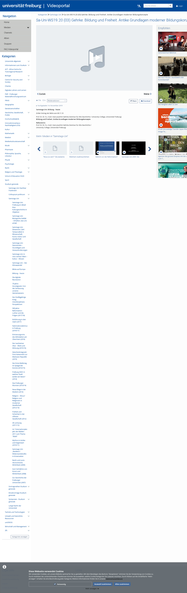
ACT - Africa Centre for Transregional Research (14, 70)
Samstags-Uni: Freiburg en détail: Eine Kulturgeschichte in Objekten (19, 207)
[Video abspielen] (94, 57)
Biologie (8, 75)
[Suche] (170, 6)
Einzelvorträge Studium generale (17, 494)
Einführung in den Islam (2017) (19, 320)
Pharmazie (9, 149)
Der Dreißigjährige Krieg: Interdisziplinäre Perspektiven (19, 300)
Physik (7, 160)
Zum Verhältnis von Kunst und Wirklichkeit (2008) (19, 471)
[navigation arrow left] (39, 149)
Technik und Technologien (15, 512)
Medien (7, 27)
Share (134, 101)
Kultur (7, 129)
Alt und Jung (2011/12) (16, 424)
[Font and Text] (139, 6)
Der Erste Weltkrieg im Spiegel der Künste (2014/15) (19, 365)
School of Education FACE (14, 176)
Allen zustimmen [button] (122, 584)
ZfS (6, 530)
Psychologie (9, 164)
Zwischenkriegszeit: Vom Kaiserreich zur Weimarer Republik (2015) (19, 355)
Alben (6, 38)
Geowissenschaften (12, 108)
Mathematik (9, 133)
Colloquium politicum (17, 194)
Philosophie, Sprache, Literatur (13, 154)
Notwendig (61, 584)
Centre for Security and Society (13, 81)
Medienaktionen (53, 101)
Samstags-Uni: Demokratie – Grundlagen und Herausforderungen (19, 246)
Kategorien (42, 14)
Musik (7, 145)
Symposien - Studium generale (17, 500)
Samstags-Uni (14, 198)
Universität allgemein (13, 61)
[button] (15, 22)
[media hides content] (28, 27)
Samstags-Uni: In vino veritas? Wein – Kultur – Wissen (19, 256)
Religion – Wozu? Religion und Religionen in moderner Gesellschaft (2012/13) (18, 402)
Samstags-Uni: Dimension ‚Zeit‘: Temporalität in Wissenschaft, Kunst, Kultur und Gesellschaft (19, 233)
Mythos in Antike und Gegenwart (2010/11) (18, 442)
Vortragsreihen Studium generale (18, 487)
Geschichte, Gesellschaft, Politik (14, 113)
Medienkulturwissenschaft (15, 141)
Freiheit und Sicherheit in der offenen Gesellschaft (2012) (19, 415)
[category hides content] (28, 61)
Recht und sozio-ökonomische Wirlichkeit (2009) (18, 462)
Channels (8, 33)
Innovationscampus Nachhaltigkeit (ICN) (12, 124)
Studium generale (11, 184)
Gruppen (7, 44)
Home (6, 22)
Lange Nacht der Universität (15, 507)
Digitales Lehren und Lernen (15, 90)
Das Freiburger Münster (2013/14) (19, 384)
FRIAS (7, 100)
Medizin (8, 137)
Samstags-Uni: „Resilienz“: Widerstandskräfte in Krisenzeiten (19, 452)
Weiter (147, 94)
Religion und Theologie (13, 172)
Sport (7, 180)
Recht (7, 168)
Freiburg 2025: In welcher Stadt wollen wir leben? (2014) (18, 375)
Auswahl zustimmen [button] (102, 584)
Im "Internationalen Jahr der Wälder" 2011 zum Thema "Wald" (19, 432)
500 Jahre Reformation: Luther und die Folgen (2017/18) (18, 312)
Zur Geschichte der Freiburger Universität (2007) (19, 480)
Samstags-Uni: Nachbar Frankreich (17, 189)
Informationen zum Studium (16, 65)
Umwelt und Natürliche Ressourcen (14, 517)
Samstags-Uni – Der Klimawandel (19, 264)
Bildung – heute (18, 273)
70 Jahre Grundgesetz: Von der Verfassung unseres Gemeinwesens (19, 288)
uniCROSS (8, 522)
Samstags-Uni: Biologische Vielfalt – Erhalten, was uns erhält (19, 219)
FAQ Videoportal (11, 49)
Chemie (8, 86)
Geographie (9, 104)
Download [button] (146, 101)
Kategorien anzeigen (19, 537)
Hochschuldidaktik (12, 119)
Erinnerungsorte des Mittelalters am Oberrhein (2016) (19, 336)
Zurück (42, 94)
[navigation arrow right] (149, 149)
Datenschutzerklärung (114, 579)
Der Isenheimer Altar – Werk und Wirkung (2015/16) (19, 345)
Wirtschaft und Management (16, 526)
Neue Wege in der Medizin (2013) (19, 390)
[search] (156, 6)
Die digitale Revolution (16, 278)
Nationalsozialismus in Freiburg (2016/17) (19, 328)
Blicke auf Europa (18, 269)
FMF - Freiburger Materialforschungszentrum (15, 95)
